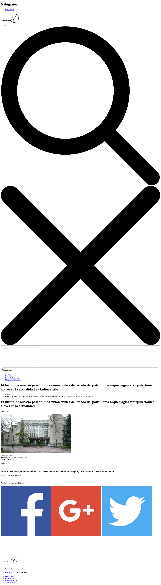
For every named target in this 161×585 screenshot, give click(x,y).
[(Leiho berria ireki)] (26, 535)
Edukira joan (9, 10)
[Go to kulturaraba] (10, 23)
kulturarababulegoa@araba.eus (16, 569)
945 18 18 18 (9, 573)
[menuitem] (8, 374)
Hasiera (8, 395)
